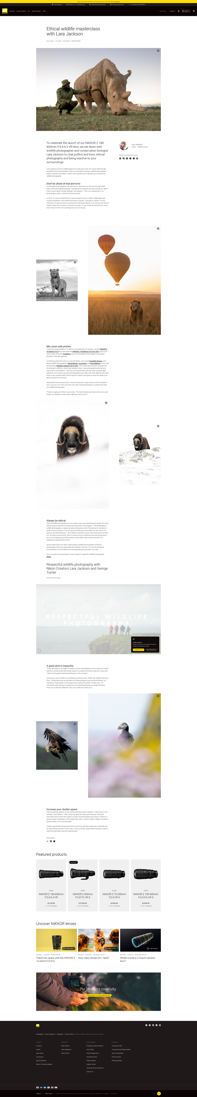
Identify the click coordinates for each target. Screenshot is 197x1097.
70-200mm (67, 354)
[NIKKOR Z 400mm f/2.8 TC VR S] (83, 874)
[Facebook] (153, 1025)
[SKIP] (159, 1093)
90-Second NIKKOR (55, 954)
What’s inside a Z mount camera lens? (137, 959)
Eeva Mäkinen (95, 363)
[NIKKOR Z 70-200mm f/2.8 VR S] (114, 874)
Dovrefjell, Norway (95, 361)
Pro (29, 11)
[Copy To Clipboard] (47, 841)
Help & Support (36, 11)
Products (12, 11)
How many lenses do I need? (93, 957)
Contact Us (58, 1093)
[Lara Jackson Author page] (124, 145)
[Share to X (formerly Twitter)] (54, 841)
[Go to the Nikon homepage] (4, 11)
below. (49, 556)
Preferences (151, 649)
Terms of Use (73, 1093)
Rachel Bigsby (73, 363)
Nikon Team (39, 954)
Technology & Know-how (99, 954)
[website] (120, 158)
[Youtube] (160, 1025)
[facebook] (124, 158)
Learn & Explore (21, 11)
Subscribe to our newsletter (98, 995)
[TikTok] (146, 1025)
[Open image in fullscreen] (158, 51)
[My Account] (179, 11)
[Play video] (39, 651)
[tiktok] (134, 158)
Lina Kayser (82, 363)
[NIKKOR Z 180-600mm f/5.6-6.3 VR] (51, 874)
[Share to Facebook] (51, 841)
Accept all (138, 649)
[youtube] (137, 158)
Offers (44, 11)
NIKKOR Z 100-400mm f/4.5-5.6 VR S (85, 351)
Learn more (47, 909)
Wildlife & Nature (75, 41)
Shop (57, 909)
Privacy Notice (65, 1093)
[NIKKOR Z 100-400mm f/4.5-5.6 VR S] (146, 874)
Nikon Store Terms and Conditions (86, 1093)
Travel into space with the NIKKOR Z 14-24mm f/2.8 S (55, 959)
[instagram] (127, 158)
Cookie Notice (98, 1093)
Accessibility (106, 1093)
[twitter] (130, 158)
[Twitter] (156, 1025)
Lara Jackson (50, 41)
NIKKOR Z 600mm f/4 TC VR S (67, 366)
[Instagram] (150, 1025)
